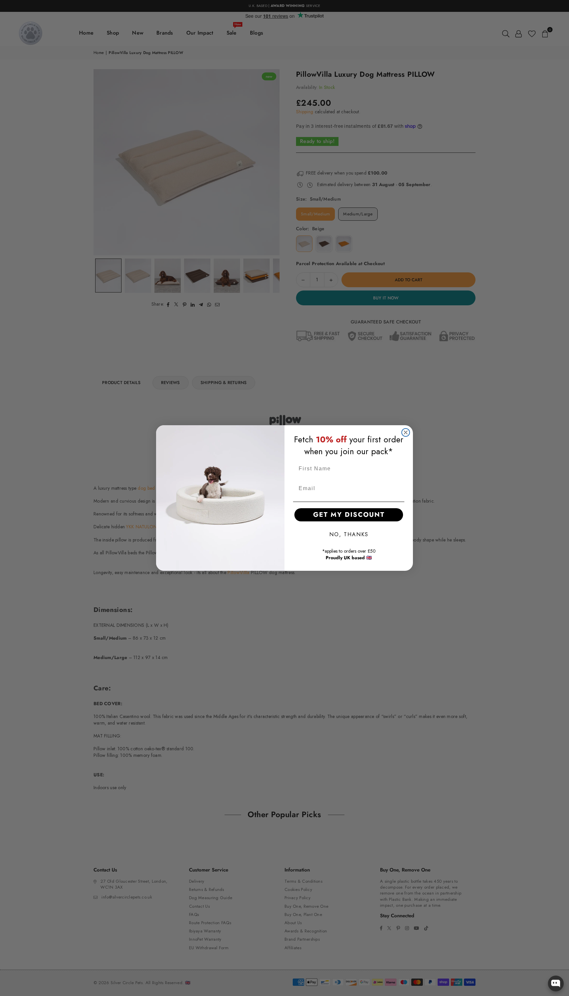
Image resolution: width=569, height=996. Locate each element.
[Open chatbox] (556, 983)
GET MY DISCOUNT (349, 514)
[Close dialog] (406, 432)
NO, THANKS (348, 534)
